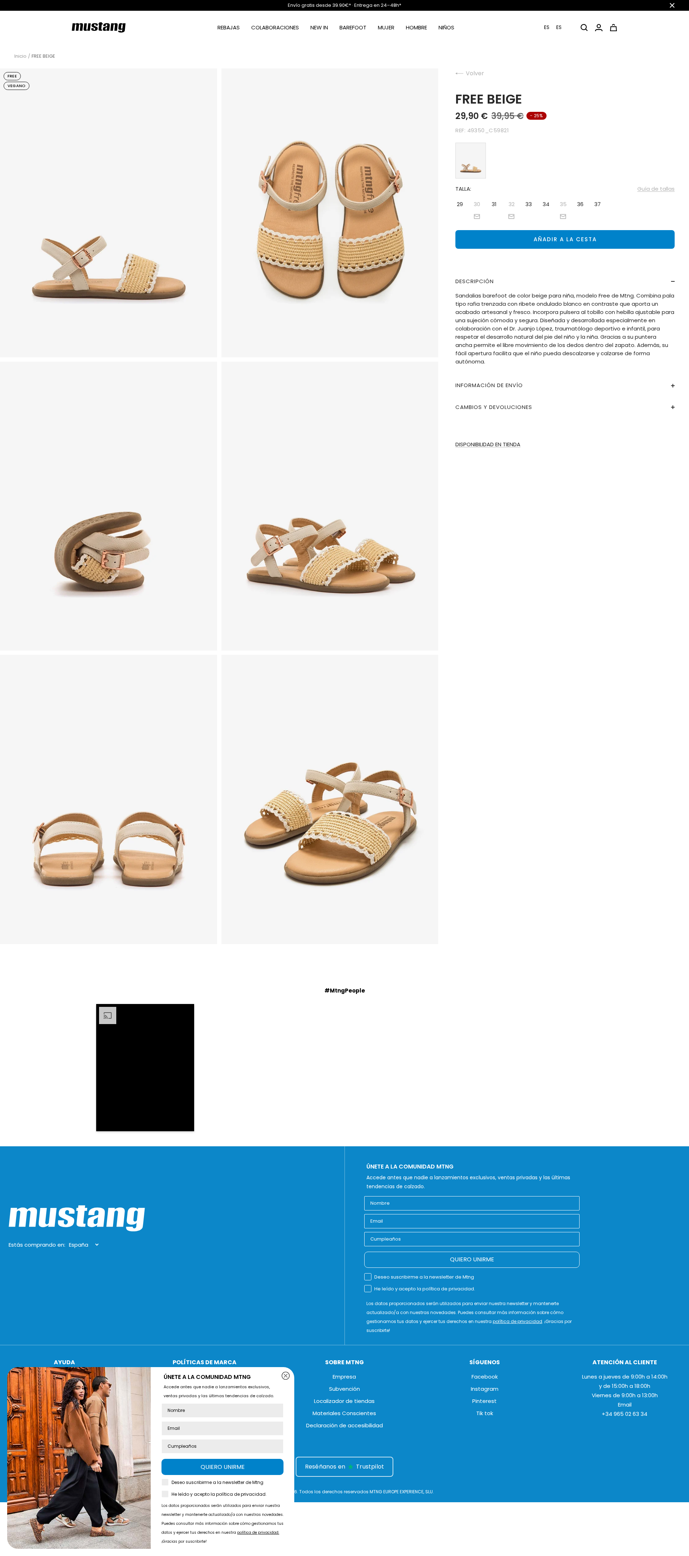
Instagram (484, 1389)
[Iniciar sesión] (599, 27)
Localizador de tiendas (344, 1401)
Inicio (20, 56)
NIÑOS (446, 27)
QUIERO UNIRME (472, 1259)
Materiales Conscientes (344, 1413)
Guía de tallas (656, 188)
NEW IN (319, 27)
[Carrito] (613, 27)
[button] (557, 27)
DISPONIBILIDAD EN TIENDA (487, 444)
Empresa (344, 1376)
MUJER (386, 27)
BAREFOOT (352, 27)
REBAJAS (228, 27)
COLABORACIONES (275, 27)
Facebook (485, 1376)
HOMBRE (416, 27)
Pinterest (484, 1401)
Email (625, 1404)
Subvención (344, 1389)
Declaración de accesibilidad (344, 1425)
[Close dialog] (286, 1376)
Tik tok (484, 1413)
